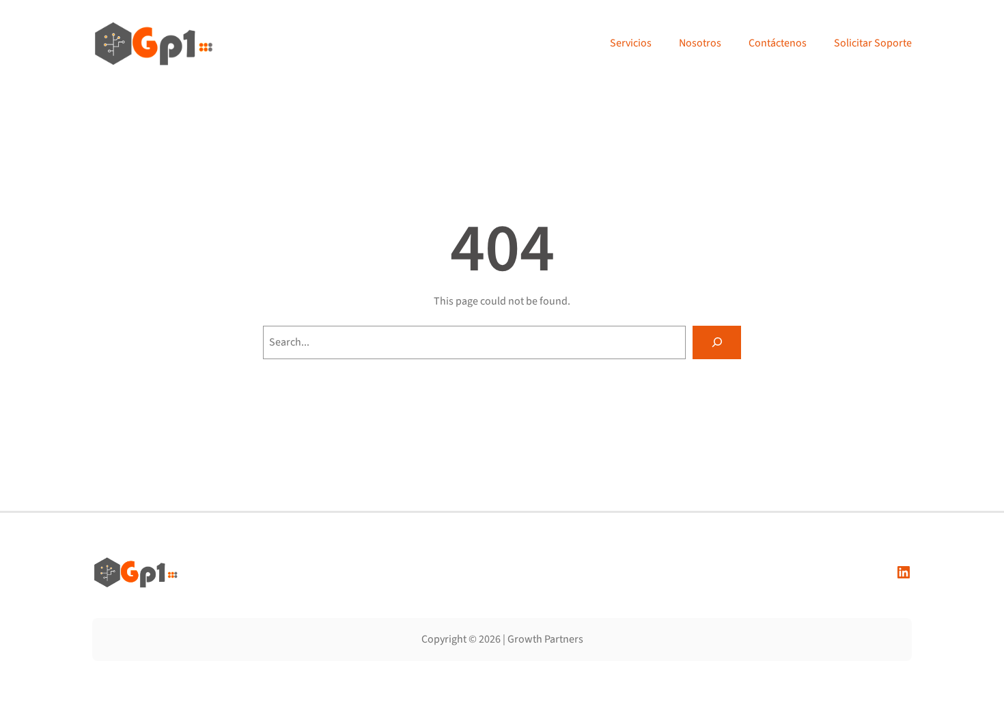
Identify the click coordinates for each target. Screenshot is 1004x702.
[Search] (717, 342)
